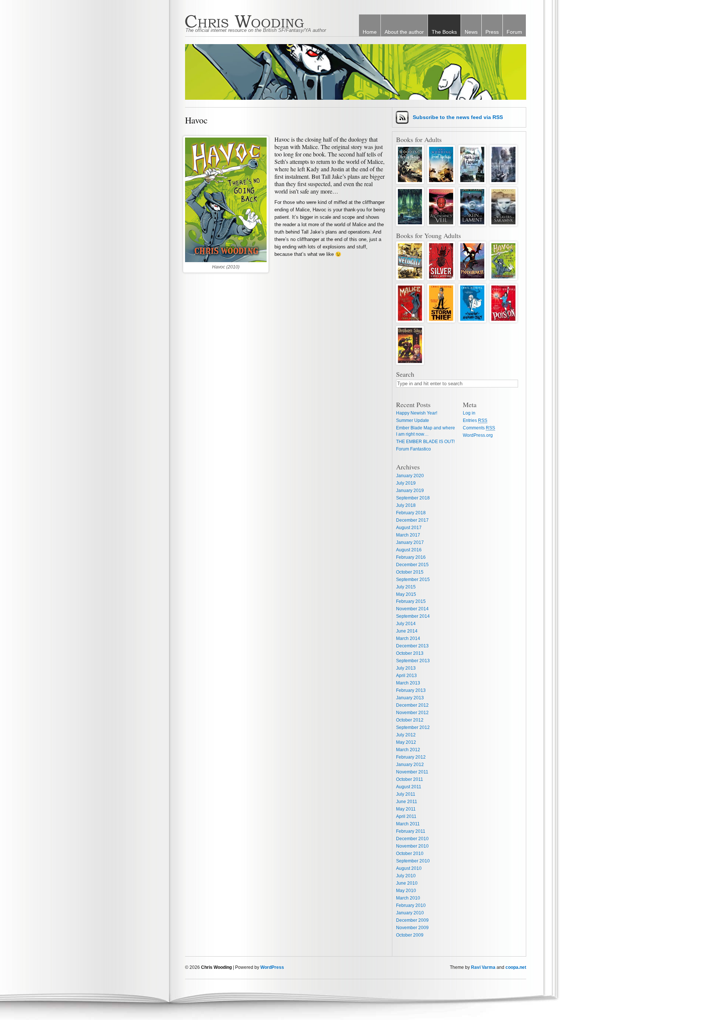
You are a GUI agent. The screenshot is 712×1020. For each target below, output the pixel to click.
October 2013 (409, 653)
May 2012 (406, 742)
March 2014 (408, 638)
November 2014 (412, 608)
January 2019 (410, 490)
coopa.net (515, 967)
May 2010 (406, 890)
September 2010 (413, 861)
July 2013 (406, 668)
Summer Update (412, 420)
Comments (479, 427)
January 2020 (410, 475)
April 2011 (406, 816)
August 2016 (409, 549)
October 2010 (409, 853)
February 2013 (411, 690)
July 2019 (406, 483)
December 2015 (412, 564)
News (471, 32)
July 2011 (405, 794)
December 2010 (412, 838)
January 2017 (410, 542)
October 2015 (409, 572)
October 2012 (409, 720)
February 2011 (410, 831)
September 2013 (413, 660)
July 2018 (406, 505)
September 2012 (413, 727)
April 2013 (406, 675)
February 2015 (411, 601)
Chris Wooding (259, 21)
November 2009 (412, 927)
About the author (404, 32)
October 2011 (409, 779)
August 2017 (409, 527)
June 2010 (407, 883)
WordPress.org (478, 435)
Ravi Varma (483, 967)
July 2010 (406, 875)
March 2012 (408, 749)
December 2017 (412, 520)
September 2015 (413, 579)
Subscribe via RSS (458, 117)
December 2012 (412, 705)
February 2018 (411, 512)
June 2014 (407, 631)
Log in (469, 413)
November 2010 (412, 846)
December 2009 (412, 920)
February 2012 (411, 757)
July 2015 (406, 587)
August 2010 (409, 868)
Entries (475, 420)
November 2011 (412, 772)
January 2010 (410, 912)
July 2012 (406, 734)
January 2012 (410, 764)
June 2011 (406, 801)
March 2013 (408, 683)
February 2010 (411, 905)
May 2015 (406, 594)
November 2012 (412, 712)
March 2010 (408, 898)
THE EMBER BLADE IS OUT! (425, 441)
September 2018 (413, 498)
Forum (514, 32)
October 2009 (409, 935)
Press (492, 32)
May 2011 (406, 809)
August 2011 (408, 786)
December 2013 (412, 645)
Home (370, 32)
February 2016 (411, 557)
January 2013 (410, 697)
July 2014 (406, 623)
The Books (444, 32)
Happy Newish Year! (416, 413)
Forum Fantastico (413, 449)
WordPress (272, 967)
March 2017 (408, 535)
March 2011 (408, 823)
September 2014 (413, 616)
